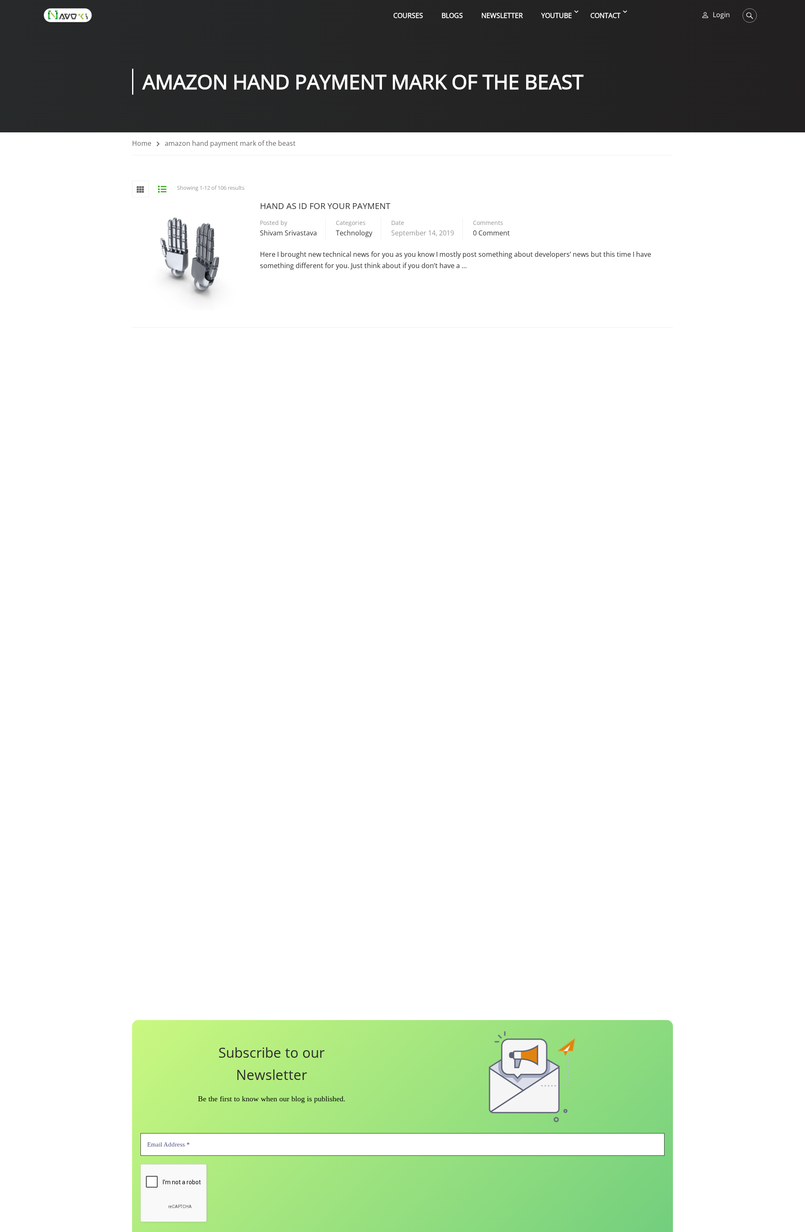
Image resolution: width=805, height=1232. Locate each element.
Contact (605, 15)
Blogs (452, 15)
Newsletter (502, 15)
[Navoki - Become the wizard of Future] (67, 15)
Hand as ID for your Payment (325, 206)
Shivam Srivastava (288, 233)
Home (141, 143)
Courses (408, 15)
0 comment (491, 233)
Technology (354, 233)
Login (721, 14)
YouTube (556, 15)
